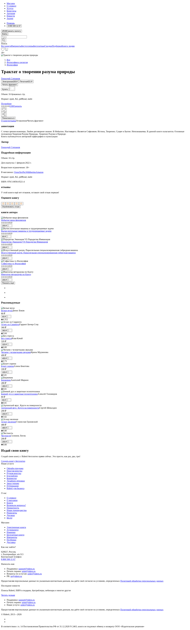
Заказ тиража (13, 483)
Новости (11, 16)
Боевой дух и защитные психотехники (19, 394)
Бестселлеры (27, 46)
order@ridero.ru (35, 574)
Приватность (13, 508)
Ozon (16, 172)
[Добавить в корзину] (12, 88)
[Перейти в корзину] (6, 50)
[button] (95, 40)
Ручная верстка (14, 473)
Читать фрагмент (9, 85)
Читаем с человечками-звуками (16, 352)
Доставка (11, 542)
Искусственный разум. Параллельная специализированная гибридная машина (38, 253)
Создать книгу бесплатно (13, 461)
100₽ (4, 372)
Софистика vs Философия (13, 263)
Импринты (16, 46)
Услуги (10, 8)
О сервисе (11, 6)
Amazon (39, 172)
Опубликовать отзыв (10, 207)
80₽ (4, 237)
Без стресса (6, 338)
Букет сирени (7, 366)
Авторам (11, 13)
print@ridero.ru (28, 571)
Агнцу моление (8, 422)
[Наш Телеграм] (8, 622)
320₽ (4, 344)
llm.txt (9, 518)
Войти (4, 34)
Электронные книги (16, 527)
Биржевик (6, 380)
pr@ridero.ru (16, 576)
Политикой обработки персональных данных (141, 581)
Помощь (11, 23)
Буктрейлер (12, 476)
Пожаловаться (8, 118)
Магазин (11, 3)
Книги (10, 503)
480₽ (4, 428)
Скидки (48, 46)
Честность (6, 436)
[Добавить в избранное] (4, 109)
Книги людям (68, 46)
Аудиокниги (12, 530)
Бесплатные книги (15, 535)
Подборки (57, 46)
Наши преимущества (17, 510)
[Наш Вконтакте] (8, 619)
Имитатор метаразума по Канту (16, 274)
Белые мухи (6, 310)
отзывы (12, 121)
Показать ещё (8, 283)
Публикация (12, 486)
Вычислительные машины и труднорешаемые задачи (26, 231)
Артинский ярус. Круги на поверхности (20, 408)
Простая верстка (14, 471)
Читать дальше (8, 595)
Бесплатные (39, 46)
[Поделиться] (4, 114)
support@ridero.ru (26, 569)
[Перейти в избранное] (2, 50)
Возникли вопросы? (16, 505)
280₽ (4, 386)
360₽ (4, 331)
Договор (11, 515)
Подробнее (6, 103)
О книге (5, 121)
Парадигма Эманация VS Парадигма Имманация (24, 242)
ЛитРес (22, 172)
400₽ (4, 358)
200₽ (4, 226)
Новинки (11, 532)
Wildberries (31, 172)
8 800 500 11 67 (8, 559)
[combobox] (95, 36)
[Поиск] (3, 40)
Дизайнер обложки (16, 481)
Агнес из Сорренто (10, 324)
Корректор (12, 478)
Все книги (6, 46)
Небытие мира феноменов (13, 220)
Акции (10, 18)
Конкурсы (11, 11)
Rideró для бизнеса (15, 488)
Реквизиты (12, 513)
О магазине (12, 500)
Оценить (17, 106)
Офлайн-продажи (15, 468)
